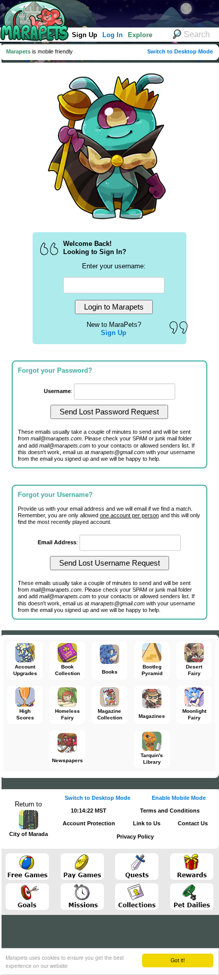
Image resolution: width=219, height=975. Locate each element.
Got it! (178, 960)
